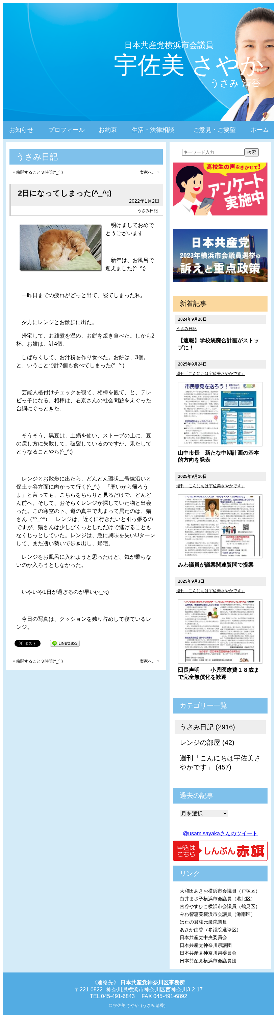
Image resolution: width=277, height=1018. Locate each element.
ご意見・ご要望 (214, 129)
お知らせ (21, 129)
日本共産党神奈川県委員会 (208, 953)
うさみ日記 (147, 210)
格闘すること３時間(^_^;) (39, 172)
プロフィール (66, 129)
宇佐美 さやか (189, 65)
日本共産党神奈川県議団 (206, 945)
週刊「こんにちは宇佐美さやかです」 (210, 373)
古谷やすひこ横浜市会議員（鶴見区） (220, 906)
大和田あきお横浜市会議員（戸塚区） (220, 891)
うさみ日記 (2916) (207, 727)
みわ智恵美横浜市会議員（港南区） (217, 914)
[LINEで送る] (65, 643)
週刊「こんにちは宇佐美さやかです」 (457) (220, 762)
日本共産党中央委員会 (203, 937)
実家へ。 (148, 172)
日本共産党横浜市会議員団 (208, 960)
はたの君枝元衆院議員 (203, 922)
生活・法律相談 (153, 129)
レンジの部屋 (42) (207, 742)
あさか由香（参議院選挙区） (210, 929)
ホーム (260, 129)
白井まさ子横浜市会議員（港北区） (217, 898)
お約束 (108, 129)
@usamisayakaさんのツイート (220, 833)
